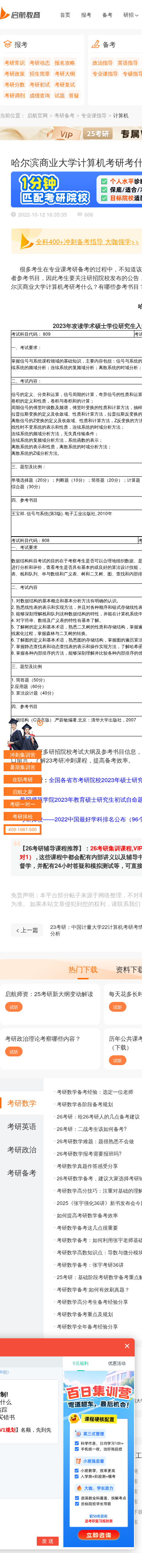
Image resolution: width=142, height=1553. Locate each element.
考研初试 (39, 84)
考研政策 (14, 73)
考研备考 (64, 115)
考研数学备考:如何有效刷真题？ (93, 1289)
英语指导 (128, 62)
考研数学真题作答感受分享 (87, 1165)
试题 (60, 95)
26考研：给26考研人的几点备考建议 (98, 1116)
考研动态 (39, 62)
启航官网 (37, 115)
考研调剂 (14, 95)
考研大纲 (65, 73)
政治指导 (102, 62)
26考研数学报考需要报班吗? (89, 1153)
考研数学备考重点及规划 (85, 1314)
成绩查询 (39, 95)
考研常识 (14, 62)
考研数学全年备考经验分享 (87, 1326)
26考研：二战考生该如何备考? (92, 1128)
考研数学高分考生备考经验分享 (92, 1301)
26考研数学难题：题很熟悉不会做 (95, 1141)
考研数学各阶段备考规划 (85, 1104)
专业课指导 (105, 73)
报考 (86, 14)
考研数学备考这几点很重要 (87, 1227)
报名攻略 (65, 62)
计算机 (121, 115)
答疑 (74, 95)
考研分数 (14, 84)
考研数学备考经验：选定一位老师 (95, 1091)
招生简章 (39, 73)
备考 (107, 14)
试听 (13, 1007)
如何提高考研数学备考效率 (87, 1215)
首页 (65, 14)
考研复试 (65, 84)
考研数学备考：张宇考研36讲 (90, 1264)
